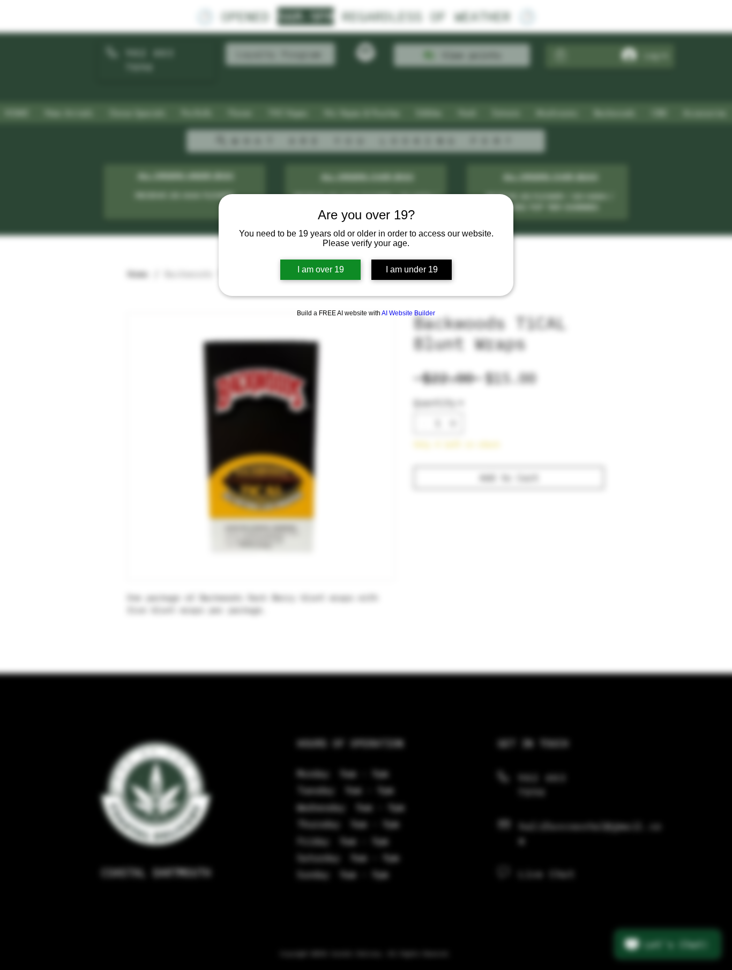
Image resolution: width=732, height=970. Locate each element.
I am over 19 (320, 269)
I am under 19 (412, 269)
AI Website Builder (408, 313)
